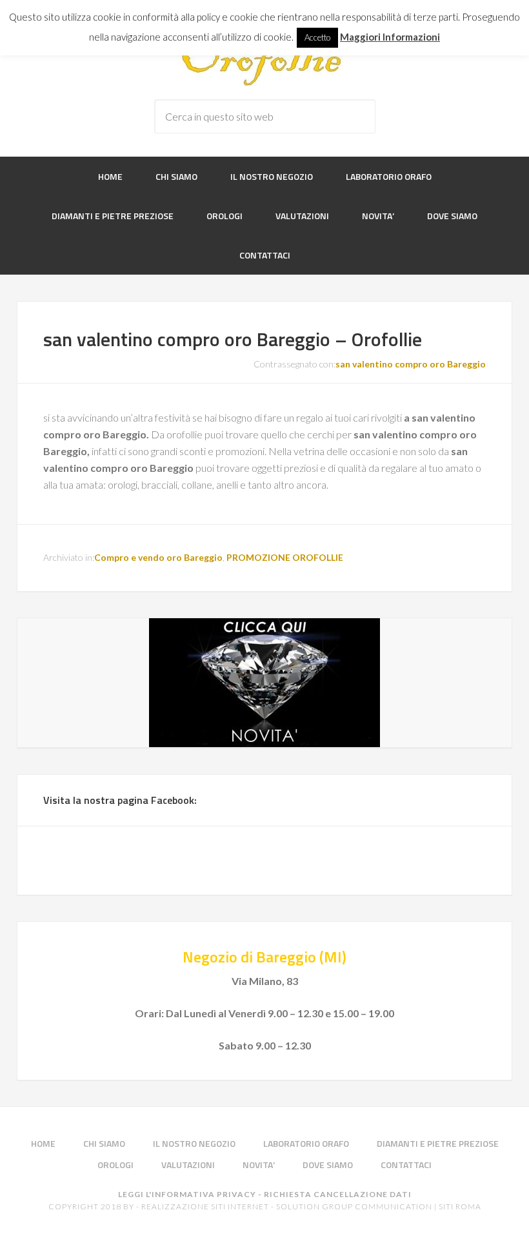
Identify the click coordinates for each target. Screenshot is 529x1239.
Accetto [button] (317, 37)
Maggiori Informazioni (390, 37)
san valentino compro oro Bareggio (410, 363)
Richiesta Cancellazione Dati (338, 1194)
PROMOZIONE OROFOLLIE (284, 557)
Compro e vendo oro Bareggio (158, 557)
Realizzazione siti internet (205, 1206)
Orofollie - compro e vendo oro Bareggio (264, 60)
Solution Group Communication (354, 1206)
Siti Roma (460, 1206)
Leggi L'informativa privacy (187, 1194)
